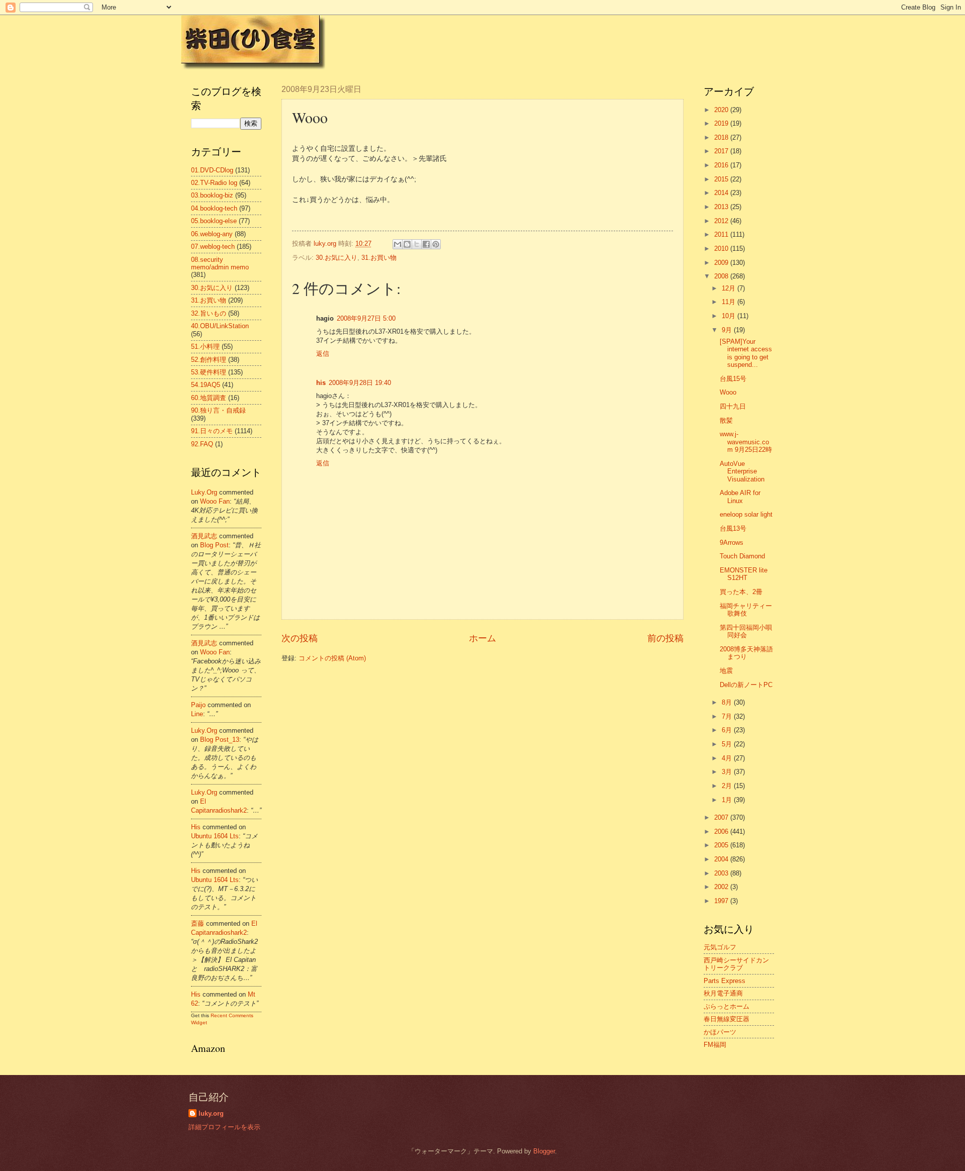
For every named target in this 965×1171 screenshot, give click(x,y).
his (321, 382)
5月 (728, 744)
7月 (728, 716)
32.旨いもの (208, 313)
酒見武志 (204, 536)
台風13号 (733, 528)
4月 (728, 758)
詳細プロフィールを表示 (224, 1127)
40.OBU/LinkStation (220, 326)
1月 (728, 800)
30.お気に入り (336, 257)
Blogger (544, 1151)
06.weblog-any (212, 234)
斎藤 (197, 923)
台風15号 (733, 378)
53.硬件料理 (208, 372)
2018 (722, 137)
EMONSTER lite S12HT (743, 573)
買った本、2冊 (741, 592)
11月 (729, 302)
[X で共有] (417, 244)
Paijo (198, 705)
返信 (322, 353)
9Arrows (731, 542)
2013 (722, 207)
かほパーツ (720, 1032)
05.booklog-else (214, 221)
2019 (722, 123)
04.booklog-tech (214, 208)
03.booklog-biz (212, 195)
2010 (722, 248)
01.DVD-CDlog (212, 170)
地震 (726, 670)
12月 (729, 288)
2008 (722, 276)
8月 (728, 702)
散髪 (726, 420)
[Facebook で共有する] (426, 244)
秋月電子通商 (723, 993)
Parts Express (724, 981)
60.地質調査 (208, 398)
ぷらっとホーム (726, 1006)
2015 (722, 179)
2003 (722, 873)
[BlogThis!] (407, 244)
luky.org (204, 492)
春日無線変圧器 (726, 1019)
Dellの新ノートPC (746, 685)
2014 (722, 193)
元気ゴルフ (720, 947)
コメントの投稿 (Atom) (332, 658)
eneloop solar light (746, 514)
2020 (722, 110)
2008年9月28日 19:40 (360, 382)
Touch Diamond (742, 556)
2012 (722, 221)
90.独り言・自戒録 (218, 410)
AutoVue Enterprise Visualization (742, 471)
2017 (722, 151)
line (197, 714)
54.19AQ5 (205, 384)
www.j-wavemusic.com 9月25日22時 (746, 441)
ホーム (482, 638)
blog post (214, 545)
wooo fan (215, 501)
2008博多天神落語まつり (746, 652)
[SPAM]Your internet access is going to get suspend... (746, 353)
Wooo (728, 392)
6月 (728, 730)
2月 (728, 786)
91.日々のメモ (212, 431)
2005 (722, 845)
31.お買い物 (379, 257)
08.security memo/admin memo (220, 263)
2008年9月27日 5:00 (366, 318)
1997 (722, 901)
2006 (722, 831)
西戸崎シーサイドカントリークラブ (736, 963)
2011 (722, 234)
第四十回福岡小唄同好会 (746, 631)
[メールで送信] (398, 244)
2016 (722, 165)
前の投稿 (665, 638)
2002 (722, 887)
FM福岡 (715, 1044)
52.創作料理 (208, 359)
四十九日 (733, 406)
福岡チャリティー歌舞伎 (746, 609)
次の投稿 (299, 638)
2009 (722, 262)
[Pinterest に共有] (436, 244)
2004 (722, 859)
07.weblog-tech (213, 246)
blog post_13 (219, 739)
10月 (729, 316)
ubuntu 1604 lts (215, 836)
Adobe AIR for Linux (740, 496)
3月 (728, 771)
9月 (728, 330)
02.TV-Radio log (214, 182)
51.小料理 (205, 346)
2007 (722, 817)
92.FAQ (202, 444)
